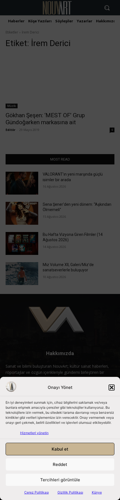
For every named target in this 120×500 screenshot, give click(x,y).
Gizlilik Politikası (70, 492)
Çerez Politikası (36, 492)
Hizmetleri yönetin (34, 433)
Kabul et (60, 449)
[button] (111, 387)
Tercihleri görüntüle (60, 479)
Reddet (60, 464)
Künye (97, 492)
